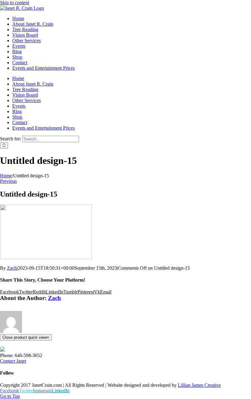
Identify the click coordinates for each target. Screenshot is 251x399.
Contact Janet (13, 361)
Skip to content (14, 2)
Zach (12, 268)
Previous (8, 181)
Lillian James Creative (199, 385)
